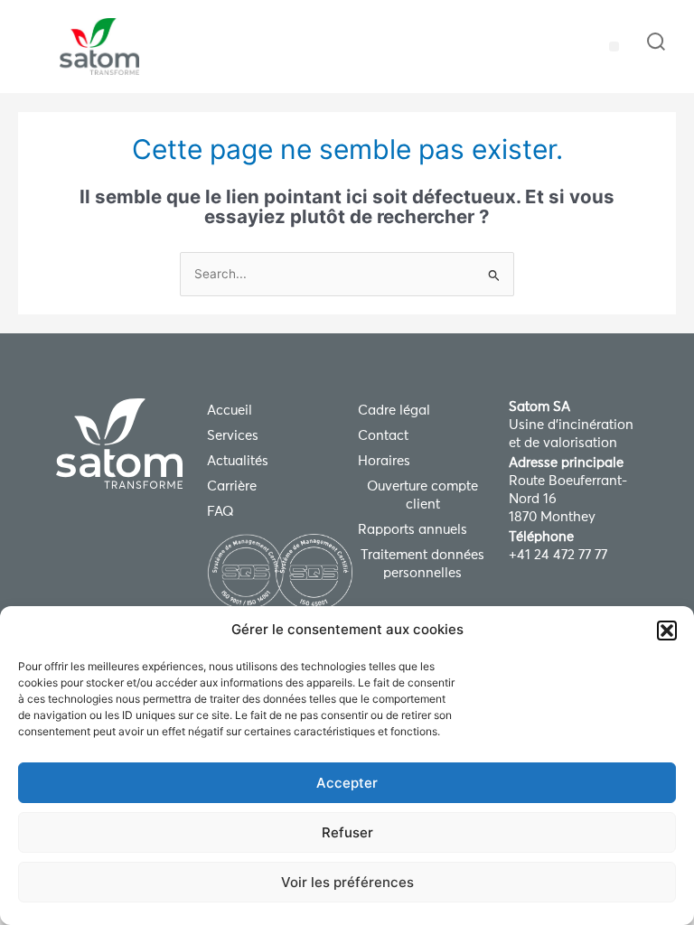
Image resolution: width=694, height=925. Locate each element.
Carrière (232, 486)
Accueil (229, 410)
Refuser (347, 832)
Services (232, 436)
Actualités (237, 461)
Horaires (384, 461)
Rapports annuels (412, 530)
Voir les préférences (347, 882)
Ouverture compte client (422, 495)
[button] (667, 630)
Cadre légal (394, 410)
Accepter (347, 782)
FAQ (220, 512)
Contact (383, 436)
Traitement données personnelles (422, 564)
